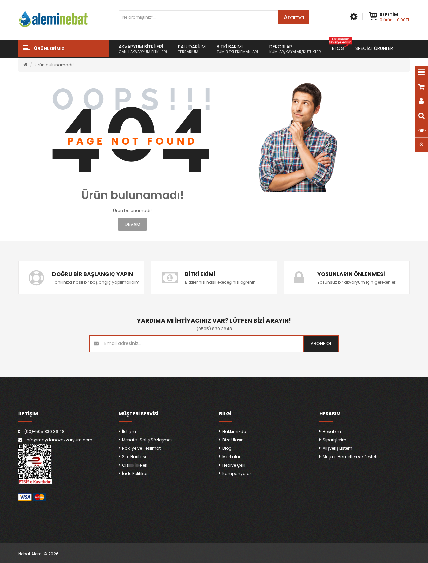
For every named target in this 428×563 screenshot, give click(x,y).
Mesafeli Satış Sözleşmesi (148, 440)
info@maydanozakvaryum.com (59, 440)
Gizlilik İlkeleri (134, 465)
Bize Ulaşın (233, 440)
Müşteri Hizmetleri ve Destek (350, 457)
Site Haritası (134, 457)
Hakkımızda (234, 431)
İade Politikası (136, 473)
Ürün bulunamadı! (54, 65)
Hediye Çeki (233, 465)
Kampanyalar (236, 473)
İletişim (129, 431)
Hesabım (332, 431)
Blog (227, 448)
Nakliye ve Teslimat (141, 448)
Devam (132, 224)
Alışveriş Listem (337, 448)
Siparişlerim (334, 440)
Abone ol (321, 343)
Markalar (231, 457)
